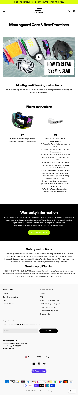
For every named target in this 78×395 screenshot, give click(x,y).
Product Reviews (8, 304)
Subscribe (48, 331)
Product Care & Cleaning (48, 307)
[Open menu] (4, 11)
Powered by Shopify (46, 391)
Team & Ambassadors (10, 297)
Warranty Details (39, 232)
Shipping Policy (45, 314)
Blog (4, 300)
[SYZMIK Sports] (39, 11)
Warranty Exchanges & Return (50, 300)
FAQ (41, 297)
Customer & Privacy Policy (49, 311)
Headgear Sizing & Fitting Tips (50, 304)
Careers (5, 294)
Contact (42, 294)
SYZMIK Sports (35, 391)
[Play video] (39, 57)
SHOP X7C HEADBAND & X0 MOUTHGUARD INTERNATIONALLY (39, 2)
